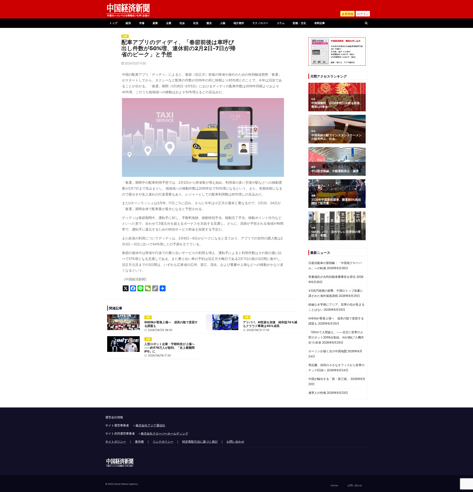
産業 (155, 23)
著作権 (139, 442)
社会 (182, 23)
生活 (195, 23)
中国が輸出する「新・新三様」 (329, 379)
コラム (281, 23)
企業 (168, 23)
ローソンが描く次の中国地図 (327, 351)
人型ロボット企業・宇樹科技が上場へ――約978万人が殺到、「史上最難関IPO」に (169, 347)
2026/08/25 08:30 (160, 330)
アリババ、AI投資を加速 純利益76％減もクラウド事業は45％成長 (270, 324)
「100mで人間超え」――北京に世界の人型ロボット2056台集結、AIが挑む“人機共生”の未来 (336, 337)
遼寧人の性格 (317, 393)
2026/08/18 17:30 (159, 355)
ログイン (363, 14)
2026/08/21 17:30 (258, 330)
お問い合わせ (235, 442)
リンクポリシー (163, 442)
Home (334, 485)
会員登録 (347, 14)
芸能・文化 (299, 23)
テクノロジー (260, 23)
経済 (128, 23)
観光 (209, 23)
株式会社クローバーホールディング (164, 433)
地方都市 (239, 23)
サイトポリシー (115, 442)
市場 (141, 23)
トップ (113, 23)
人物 (222, 23)
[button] (366, 23)
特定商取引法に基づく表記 (200, 442)
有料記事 (319, 23)
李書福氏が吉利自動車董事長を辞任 (332, 277)
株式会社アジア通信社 (150, 425)
